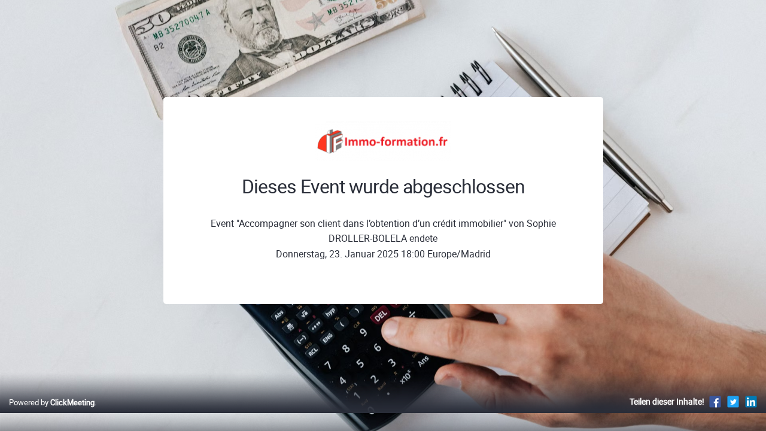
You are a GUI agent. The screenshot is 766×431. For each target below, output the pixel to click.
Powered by (52, 402)
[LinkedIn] (751, 401)
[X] (733, 401)
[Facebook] (715, 401)
